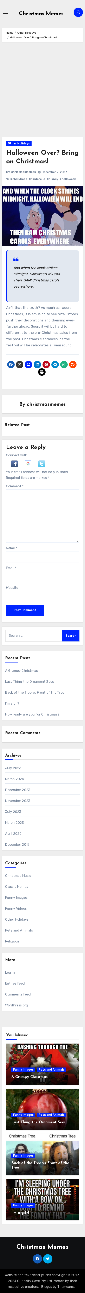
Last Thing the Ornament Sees (29, 682)
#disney (52, 179)
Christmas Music (18, 876)
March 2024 (14, 779)
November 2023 (17, 801)
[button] (15, 463)
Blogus (46, 1287)
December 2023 (17, 790)
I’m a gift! (12, 703)
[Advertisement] (42, 90)
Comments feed (18, 994)
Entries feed (15, 983)
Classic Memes (16, 887)
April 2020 (13, 834)
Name (11, 548)
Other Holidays (19, 143)
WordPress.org (16, 1005)
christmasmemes (23, 172)
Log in (10, 972)
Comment (15, 486)
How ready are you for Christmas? (32, 714)
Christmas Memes (41, 14)
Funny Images (16, 898)
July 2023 (13, 812)
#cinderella (37, 179)
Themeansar (67, 1287)
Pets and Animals (19, 930)
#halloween (67, 179)
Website (12, 588)
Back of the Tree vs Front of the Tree (34, 692)
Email (11, 568)
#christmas (18, 179)
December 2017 (17, 845)
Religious (12, 941)
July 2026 (13, 768)
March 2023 (14, 823)
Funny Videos (16, 908)
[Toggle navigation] (5, 12)
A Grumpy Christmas (21, 671)
